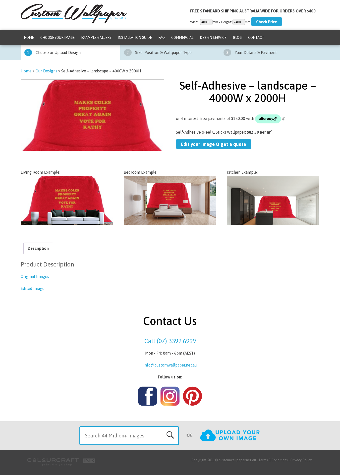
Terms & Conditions (273, 460)
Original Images (35, 276)
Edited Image (33, 288)
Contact (256, 38)
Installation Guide (135, 38)
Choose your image (57, 38)
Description (38, 248)
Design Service (213, 38)
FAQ (161, 38)
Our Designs (46, 71)
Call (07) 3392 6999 (170, 340)
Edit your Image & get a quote (213, 144)
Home (29, 38)
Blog (237, 38)
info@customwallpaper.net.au (170, 365)
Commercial (182, 38)
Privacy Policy (301, 460)
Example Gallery (96, 38)
